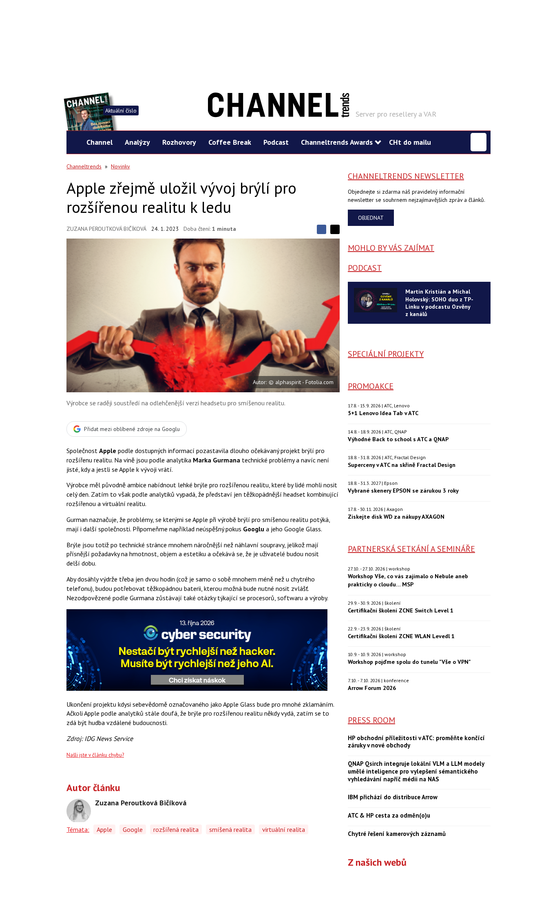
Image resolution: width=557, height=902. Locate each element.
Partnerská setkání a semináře (411, 549)
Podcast (276, 142)
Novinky (120, 166)
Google (133, 829)
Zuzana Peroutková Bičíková (106, 228)
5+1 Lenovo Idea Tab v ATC (383, 413)
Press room (371, 720)
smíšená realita (230, 829)
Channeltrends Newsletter (406, 176)
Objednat (371, 217)
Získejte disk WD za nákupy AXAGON (396, 516)
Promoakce (370, 386)
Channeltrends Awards (337, 142)
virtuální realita (283, 829)
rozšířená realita (176, 829)
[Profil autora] (78, 811)
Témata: (77, 829)
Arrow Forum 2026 (372, 688)
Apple (104, 829)
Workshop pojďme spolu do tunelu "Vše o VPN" (409, 661)
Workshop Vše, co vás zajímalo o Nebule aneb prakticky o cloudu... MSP (408, 580)
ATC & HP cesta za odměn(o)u (389, 815)
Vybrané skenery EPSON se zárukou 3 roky (403, 490)
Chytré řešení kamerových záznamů (397, 834)
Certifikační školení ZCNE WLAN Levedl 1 (401, 636)
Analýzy (137, 142)
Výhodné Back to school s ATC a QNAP (398, 439)
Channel (99, 142)
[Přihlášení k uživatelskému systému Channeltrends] (478, 142)
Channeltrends (84, 166)
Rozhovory (179, 142)
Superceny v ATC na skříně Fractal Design (401, 465)
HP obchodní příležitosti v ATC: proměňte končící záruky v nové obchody (416, 741)
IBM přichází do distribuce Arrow (393, 797)
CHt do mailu (410, 142)
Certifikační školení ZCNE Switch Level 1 (400, 610)
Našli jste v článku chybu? (95, 755)
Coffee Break (229, 142)
